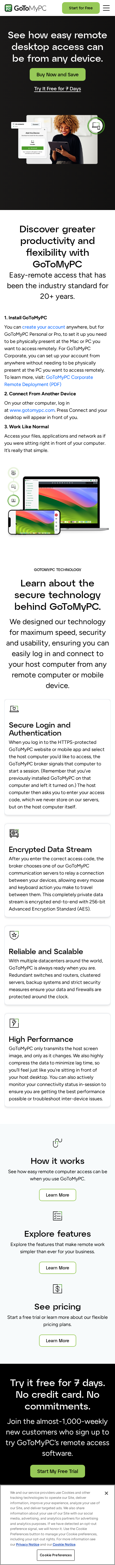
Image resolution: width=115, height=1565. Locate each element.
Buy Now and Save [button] (58, 74)
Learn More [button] (57, 1194)
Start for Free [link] (81, 8)
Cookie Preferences (55, 1555)
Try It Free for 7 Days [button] (57, 88)
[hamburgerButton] (106, 7)
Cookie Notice (64, 1544)
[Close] (106, 1493)
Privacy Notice (27, 1544)
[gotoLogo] (25, 7)
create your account (43, 327)
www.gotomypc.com (32, 410)
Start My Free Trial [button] (57, 1471)
